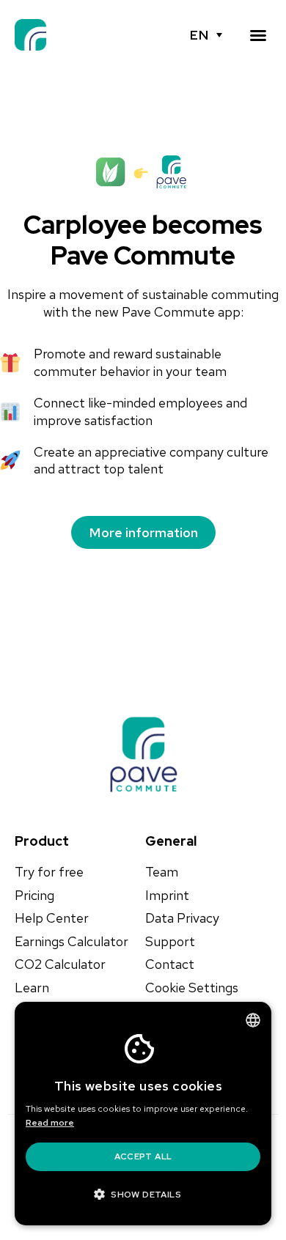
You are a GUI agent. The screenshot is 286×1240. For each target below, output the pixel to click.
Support (170, 942)
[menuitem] (205, 35)
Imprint (167, 895)
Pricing (34, 895)
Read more (50, 1123)
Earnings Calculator (71, 942)
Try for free (49, 872)
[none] (205, 35)
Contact (169, 964)
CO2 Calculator (60, 964)
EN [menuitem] (199, 35)
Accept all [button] (143, 1156)
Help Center (52, 918)
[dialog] (143, 1113)
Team (161, 872)
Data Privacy (182, 918)
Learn (32, 988)
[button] (258, 35)
